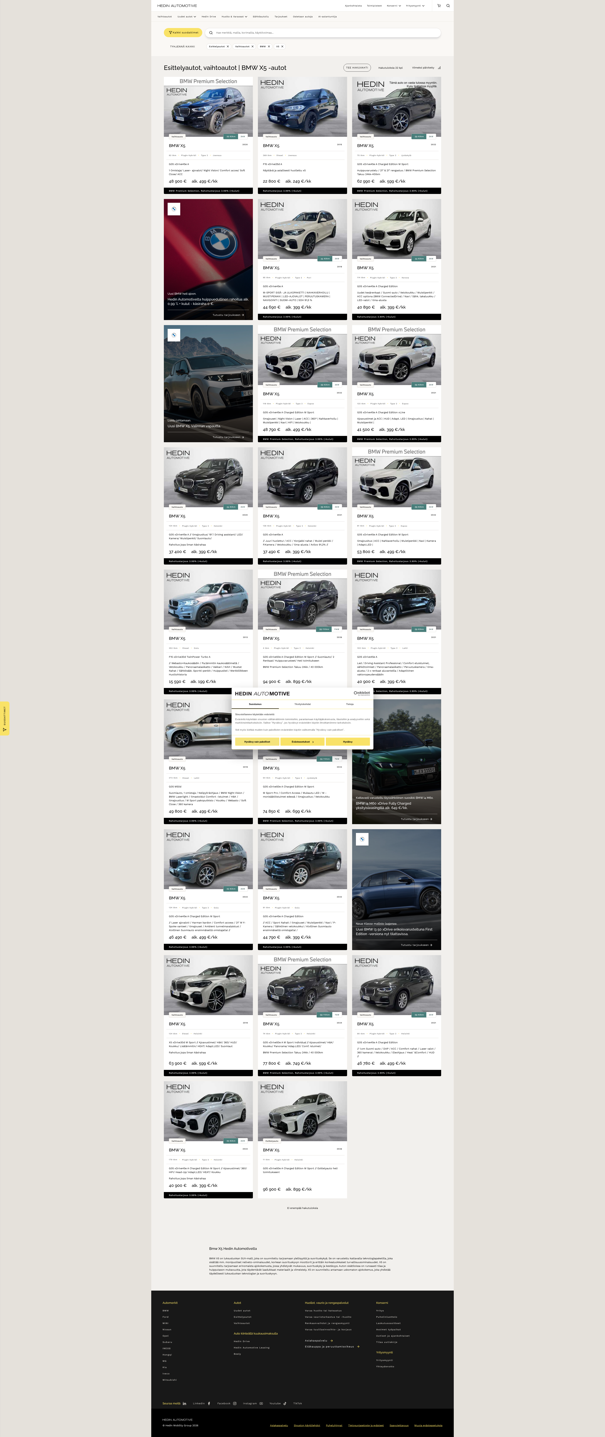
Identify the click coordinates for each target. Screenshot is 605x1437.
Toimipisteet (374, 5)
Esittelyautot (217, 46)
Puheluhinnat (334, 1425)
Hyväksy (347, 741)
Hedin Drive (209, 16)
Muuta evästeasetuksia (428, 1425)
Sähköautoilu (261, 16)
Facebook (223, 1403)
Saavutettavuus (399, 1425)
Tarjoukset (281, 16)
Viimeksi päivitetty (423, 67)
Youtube (275, 1403)
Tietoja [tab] (350, 704)
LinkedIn (199, 1403)
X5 (277, 46)
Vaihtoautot (165, 16)
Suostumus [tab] (255, 704)
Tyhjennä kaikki (182, 46)
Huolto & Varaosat (233, 16)
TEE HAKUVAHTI (357, 67)
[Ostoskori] (439, 6)
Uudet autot (185, 16)
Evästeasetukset (301, 741)
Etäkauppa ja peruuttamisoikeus (329, 1346)
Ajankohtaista (353, 5)
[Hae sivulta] (448, 5)
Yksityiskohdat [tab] (302, 704)
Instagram (250, 1403)
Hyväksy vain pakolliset (257, 741)
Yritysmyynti (413, 5)
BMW (263, 46)
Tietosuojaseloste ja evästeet (366, 1425)
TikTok (297, 1403)
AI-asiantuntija (327, 16)
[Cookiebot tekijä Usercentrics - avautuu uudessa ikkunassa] (356, 693)
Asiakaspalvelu (316, 1340)
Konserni (392, 5)
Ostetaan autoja (303, 16)
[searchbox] (326, 33)
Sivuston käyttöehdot (307, 1425)
